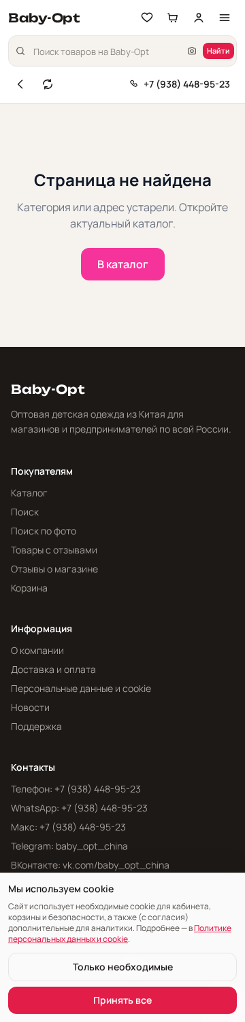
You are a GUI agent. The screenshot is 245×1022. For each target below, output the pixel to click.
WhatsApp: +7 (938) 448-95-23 (79, 807)
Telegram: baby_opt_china (69, 845)
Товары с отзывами (54, 549)
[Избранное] (147, 17)
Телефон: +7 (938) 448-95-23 (76, 788)
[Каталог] (224, 17)
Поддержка (36, 726)
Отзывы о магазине (54, 568)
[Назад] (20, 84)
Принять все (122, 999)
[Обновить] (47, 84)
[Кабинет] (198, 17)
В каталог (122, 264)
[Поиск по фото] (191, 50)
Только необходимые (123, 966)
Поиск (25, 511)
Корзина (29, 587)
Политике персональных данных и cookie (119, 933)
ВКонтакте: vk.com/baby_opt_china (90, 864)
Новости (30, 707)
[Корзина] (173, 17)
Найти (218, 50)
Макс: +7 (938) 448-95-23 (68, 826)
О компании (37, 650)
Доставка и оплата (53, 669)
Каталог (29, 492)
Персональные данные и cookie (81, 688)
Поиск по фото (43, 530)
